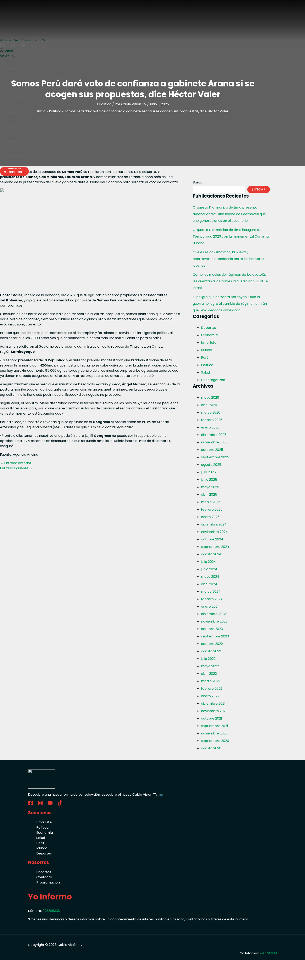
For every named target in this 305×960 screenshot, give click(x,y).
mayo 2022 (210, 666)
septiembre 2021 (214, 725)
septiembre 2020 (215, 740)
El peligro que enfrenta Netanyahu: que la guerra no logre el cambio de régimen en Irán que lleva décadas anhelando (230, 304)
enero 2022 (210, 696)
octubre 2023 (212, 628)
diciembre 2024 (214, 524)
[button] (14, 171)
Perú (205, 357)
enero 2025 (210, 517)
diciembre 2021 (213, 703)
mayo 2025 (210, 487)
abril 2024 (209, 584)
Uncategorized (213, 379)
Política (105, 104)
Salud (205, 372)
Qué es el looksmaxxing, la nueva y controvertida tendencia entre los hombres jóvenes (228, 259)
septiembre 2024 (215, 546)
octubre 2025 (212, 449)
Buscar (198, 182)
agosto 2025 (211, 464)
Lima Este (208, 342)
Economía (209, 335)
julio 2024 (208, 561)
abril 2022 (209, 673)
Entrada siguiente (16, 468)
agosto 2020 (211, 748)
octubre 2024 (212, 539)
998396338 (51, 910)
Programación (48, 882)
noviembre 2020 (214, 733)
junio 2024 (209, 569)
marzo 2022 (210, 681)
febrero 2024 (212, 599)
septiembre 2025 (215, 457)
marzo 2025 (210, 502)
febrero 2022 (211, 688)
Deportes (209, 327)
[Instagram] (40, 804)
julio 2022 (208, 658)
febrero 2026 (211, 419)
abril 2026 (209, 405)
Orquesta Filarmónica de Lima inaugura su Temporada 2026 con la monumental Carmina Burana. (231, 236)
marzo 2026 (210, 412)
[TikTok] (59, 804)
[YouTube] (50, 804)
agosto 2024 (211, 554)
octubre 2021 (211, 718)
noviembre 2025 (214, 442)
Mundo (206, 350)
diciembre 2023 (213, 614)
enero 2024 (210, 606)
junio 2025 (209, 479)
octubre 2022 (212, 643)
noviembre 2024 (214, 531)
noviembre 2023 (214, 621)
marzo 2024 (211, 591)
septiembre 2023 (215, 636)
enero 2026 (210, 427)
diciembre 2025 (213, 434)
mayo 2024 (210, 576)
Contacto (44, 877)
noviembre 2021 (214, 711)
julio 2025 (208, 472)
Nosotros (43, 872)
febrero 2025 (211, 509)
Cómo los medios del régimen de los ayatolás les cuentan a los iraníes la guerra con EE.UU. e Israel (230, 281)
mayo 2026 (210, 397)
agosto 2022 (211, 651)
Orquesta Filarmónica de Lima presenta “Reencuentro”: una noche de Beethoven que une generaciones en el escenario (229, 214)
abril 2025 (209, 494)
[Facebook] (30, 804)
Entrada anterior (15, 463)
